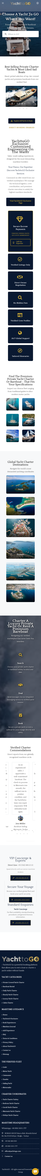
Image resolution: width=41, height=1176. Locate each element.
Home (5, 1015)
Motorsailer (7, 1087)
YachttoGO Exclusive (10, 1019)
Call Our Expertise (19, 242)
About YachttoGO (9, 1046)
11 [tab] (23, 108)
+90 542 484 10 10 (21, 878)
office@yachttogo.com (13, 1151)
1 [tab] (10, 105)
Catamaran (7, 1075)
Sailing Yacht (7, 1083)
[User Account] (38, 3)
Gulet (5, 1067)
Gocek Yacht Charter (10, 1107)
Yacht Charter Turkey (10, 1099)
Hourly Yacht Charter (10, 995)
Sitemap (6, 1054)
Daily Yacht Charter (10, 991)
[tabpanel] (21, 96)
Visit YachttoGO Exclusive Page (20, 202)
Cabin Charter (8, 1003)
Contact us (7, 1050)
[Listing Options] (33, 102)
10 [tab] (20, 108)
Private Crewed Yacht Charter (13, 982)
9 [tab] (37, 105)
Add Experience (9, 1030)
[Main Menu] (3, 3)
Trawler (5, 1079)
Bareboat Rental (8, 987)
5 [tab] (23, 105)
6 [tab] (27, 105)
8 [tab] (33, 105)
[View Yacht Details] (21, 96)
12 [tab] (27, 108)
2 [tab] (13, 105)
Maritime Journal (9, 1027)
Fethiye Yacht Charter (10, 1115)
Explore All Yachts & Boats (23, 121)
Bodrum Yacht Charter (11, 1103)
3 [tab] (16, 105)
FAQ (4, 1034)
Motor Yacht (7, 1071)
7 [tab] (30, 105)
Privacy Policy (8, 1042)
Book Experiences (9, 1023)
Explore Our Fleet (22, 899)
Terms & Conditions (10, 1038)
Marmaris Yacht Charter (11, 1111)
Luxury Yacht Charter (10, 999)
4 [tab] (20, 105)
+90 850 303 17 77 (21, 922)
